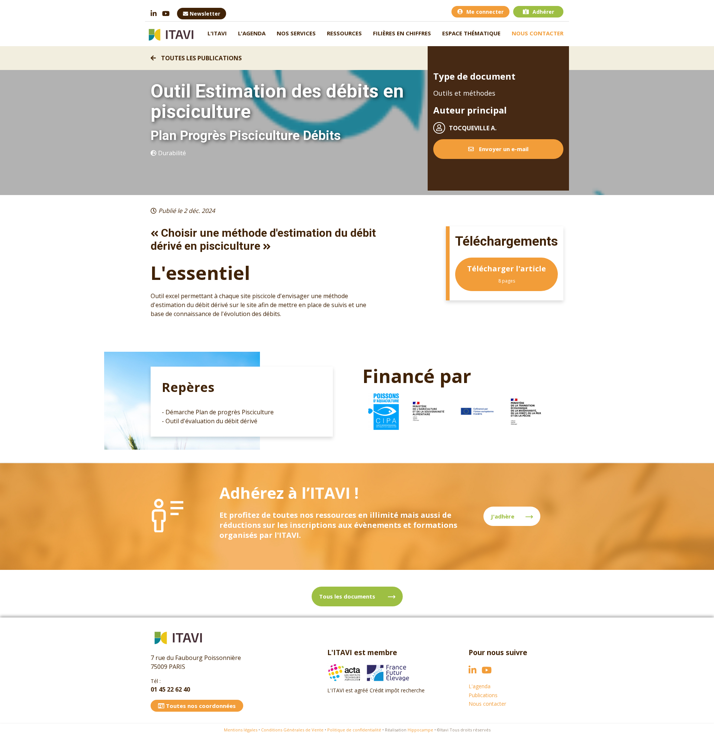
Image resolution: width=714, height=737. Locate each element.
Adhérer (543, 11)
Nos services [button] (296, 33)
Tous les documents (348, 596)
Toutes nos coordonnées (200, 705)
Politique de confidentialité (354, 730)
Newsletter (204, 13)
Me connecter (485, 11)
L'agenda (252, 33)
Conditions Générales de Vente (292, 730)
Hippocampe (420, 730)
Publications (483, 695)
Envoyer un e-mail (502, 149)
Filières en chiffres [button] (402, 33)
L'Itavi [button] (217, 33)
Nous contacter (537, 33)
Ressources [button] (344, 33)
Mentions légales (240, 730)
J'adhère (502, 516)
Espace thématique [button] (471, 33)
